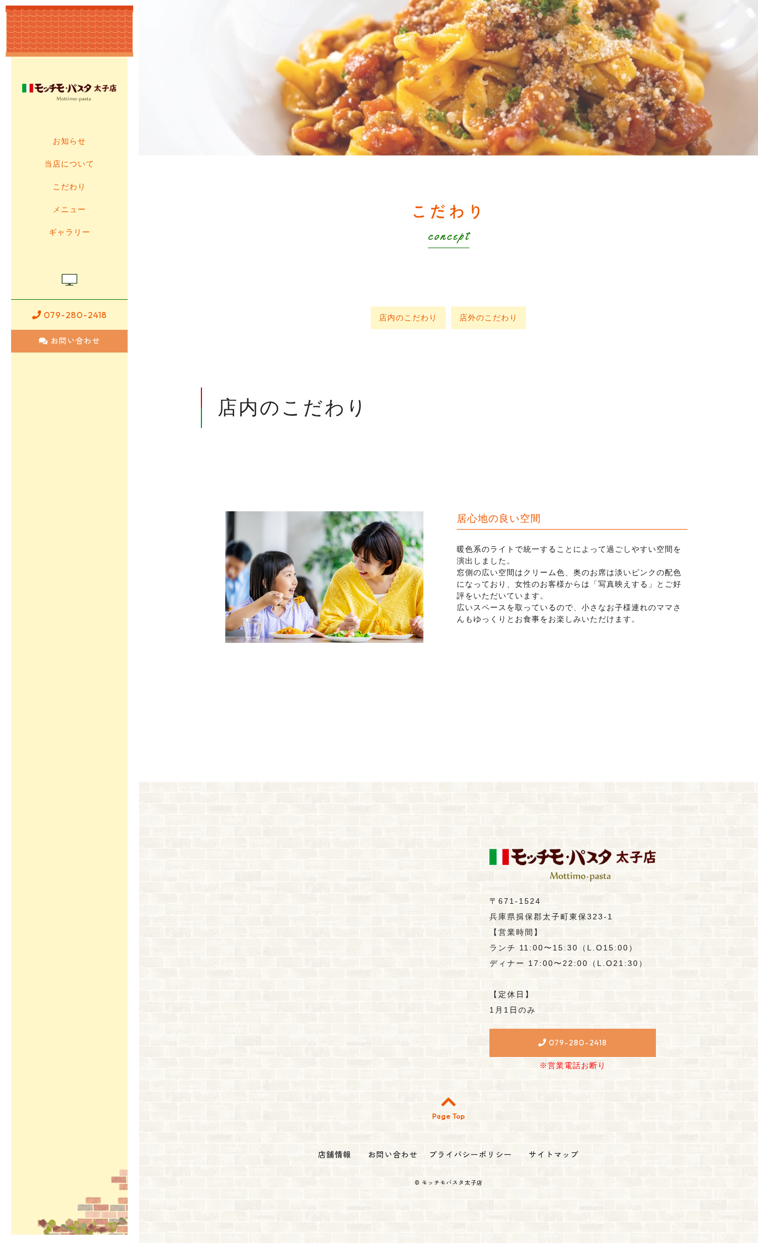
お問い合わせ (74, 341)
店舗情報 (334, 1155)
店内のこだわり (408, 317)
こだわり (69, 186)
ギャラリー (69, 232)
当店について (69, 163)
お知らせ (69, 141)
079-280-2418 (74, 314)
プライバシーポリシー (470, 1155)
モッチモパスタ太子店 (452, 1182)
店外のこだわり (488, 317)
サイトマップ (554, 1155)
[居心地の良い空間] (324, 636)
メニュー (69, 209)
